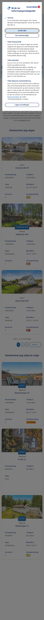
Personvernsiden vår (14, 97)
